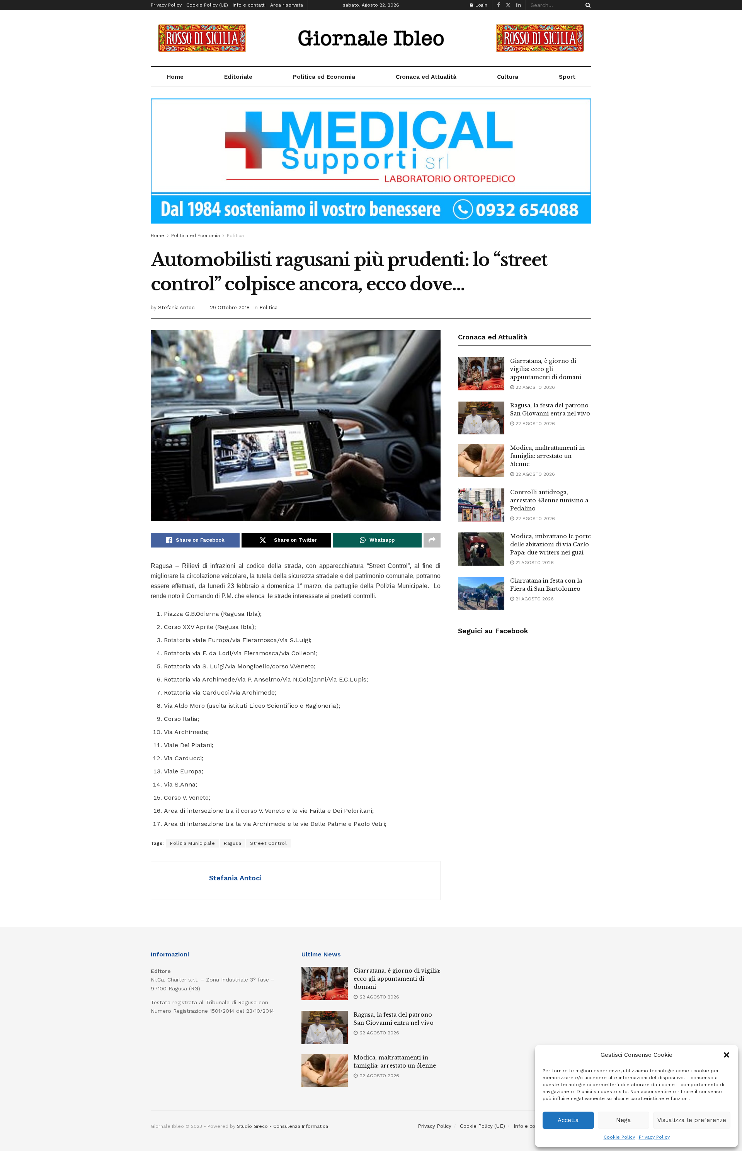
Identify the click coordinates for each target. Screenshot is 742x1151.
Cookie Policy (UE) (207, 5)
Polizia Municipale (192, 843)
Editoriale (238, 76)
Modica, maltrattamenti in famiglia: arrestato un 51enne (547, 456)
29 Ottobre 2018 (230, 307)
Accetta (568, 1120)
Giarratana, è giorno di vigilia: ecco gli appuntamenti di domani (545, 369)
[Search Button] (587, 5)
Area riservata (286, 5)
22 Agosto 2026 (534, 387)
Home (175, 76)
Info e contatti (249, 5)
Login (480, 5)
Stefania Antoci (177, 307)
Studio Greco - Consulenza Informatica (282, 1126)
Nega (623, 1120)
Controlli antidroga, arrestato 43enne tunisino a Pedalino (549, 500)
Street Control (268, 843)
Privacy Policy (654, 1137)
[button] (726, 1055)
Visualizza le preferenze (691, 1120)
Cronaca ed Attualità (426, 76)
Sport (567, 76)
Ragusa (232, 843)
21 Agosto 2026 (534, 562)
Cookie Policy (619, 1137)
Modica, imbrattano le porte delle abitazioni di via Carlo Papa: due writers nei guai (550, 544)
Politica (235, 235)
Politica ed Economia (324, 76)
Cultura (507, 76)
